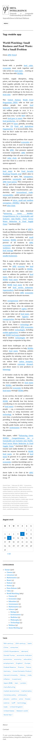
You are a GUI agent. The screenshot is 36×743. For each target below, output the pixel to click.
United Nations (14, 100)
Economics (27, 485)
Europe (27, 663)
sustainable (17, 179)
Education (12, 601)
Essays (5, 487)
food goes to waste (15, 118)
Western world (22, 711)
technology (24, 324)
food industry (16, 495)
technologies (20, 330)
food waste (18, 71)
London (23, 683)
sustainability (8, 195)
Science (11, 609)
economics (8, 659)
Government (13, 604)
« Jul (9, 554)
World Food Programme (21, 509)
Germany (7, 671)
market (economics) (11, 691)
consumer (21, 364)
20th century (20, 643)
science (6, 703)
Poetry (9, 585)
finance (21, 667)
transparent (28, 176)
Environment (15, 615)
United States (9, 711)
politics (14, 699)
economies (7, 68)
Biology (13, 612)
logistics (25, 317)
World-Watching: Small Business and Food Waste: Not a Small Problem (18, 46)
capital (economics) (24, 489)
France (28, 667)
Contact (6, 729)
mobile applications (10, 332)
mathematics (26, 691)
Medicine (13, 617)
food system (12, 182)
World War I (8, 715)
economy (21, 266)
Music (9, 580)
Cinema (9, 572)
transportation (8, 319)
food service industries (23, 287)
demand (29, 364)
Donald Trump (9, 655)
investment (16, 679)
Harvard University (11, 675)
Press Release (12, 588)
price (21, 699)
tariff (13, 703)
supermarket (24, 503)
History (22, 675)
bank (30, 643)
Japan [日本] (8, 683)
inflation (7, 679)
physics (6, 699)
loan (16, 683)
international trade (24, 192)
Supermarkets (8, 290)
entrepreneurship (8, 493)
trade (6, 707)
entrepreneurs (12, 301)
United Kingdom (16, 707)
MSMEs (20, 73)
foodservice (22, 497)
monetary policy (10, 695)
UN (11, 126)
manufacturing (9, 687)
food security (7, 497)
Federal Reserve (10, 667)
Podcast (10, 583)
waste (16, 124)
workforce (6, 248)
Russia (27, 699)
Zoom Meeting (14, 628)
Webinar (12, 625)
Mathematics (12, 578)
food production (9, 121)
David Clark (6, 485)
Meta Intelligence (18, 9)
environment (15, 428)
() (15, 102)
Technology (14, 622)
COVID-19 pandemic (11, 651)
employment (9, 663)
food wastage (8, 250)
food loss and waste (27, 495)
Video (9, 591)
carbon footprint (26, 361)
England (19, 663)
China (6, 647)
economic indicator (24, 655)
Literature (10, 575)
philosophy (22, 695)
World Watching (12, 487)
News (14, 55)
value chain (12, 158)
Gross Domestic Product (22, 671)
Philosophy (14, 620)
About (5, 725)
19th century (8, 643)
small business (15, 503)
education (28, 659)
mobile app (24, 499)
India (29, 675)
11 (9, 538)
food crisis (28, 65)
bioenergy (6, 369)
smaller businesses (10, 256)
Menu (6, 23)
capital (23, 309)
